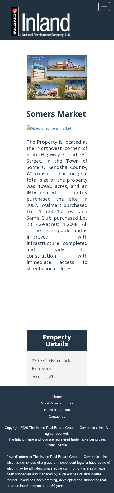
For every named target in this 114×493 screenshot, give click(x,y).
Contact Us (57, 416)
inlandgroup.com (57, 410)
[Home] (40, 22)
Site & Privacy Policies (57, 403)
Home (57, 396)
